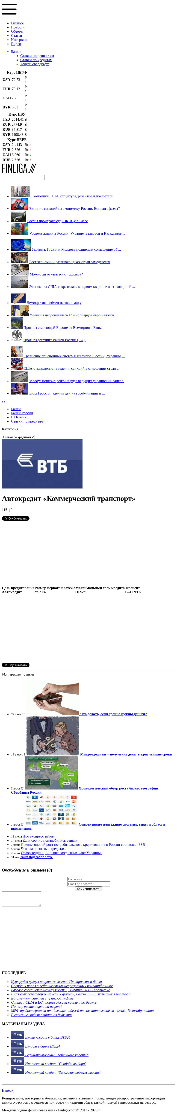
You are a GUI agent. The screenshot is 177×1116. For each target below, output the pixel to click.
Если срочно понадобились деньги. (50, 840)
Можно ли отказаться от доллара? (56, 274)
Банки (16, 52)
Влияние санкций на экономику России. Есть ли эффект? (74, 208)
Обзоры (17, 31)
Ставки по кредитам (36, 60)
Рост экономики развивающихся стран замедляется (69, 262)
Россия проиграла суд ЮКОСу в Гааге (57, 221)
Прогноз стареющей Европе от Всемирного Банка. (63, 327)
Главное (17, 23)
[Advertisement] (88, 554)
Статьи (16, 35)
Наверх (7, 1090)
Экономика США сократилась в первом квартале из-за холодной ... (82, 287)
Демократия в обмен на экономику (54, 303)
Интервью (19, 40)
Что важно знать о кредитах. (43, 849)
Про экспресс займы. (39, 836)
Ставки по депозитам (37, 56)
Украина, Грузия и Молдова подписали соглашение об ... (76, 249)
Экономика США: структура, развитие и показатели (72, 196)
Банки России (22, 413)
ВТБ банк (18, 417)
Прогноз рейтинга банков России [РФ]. (55, 340)
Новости (18, 27)
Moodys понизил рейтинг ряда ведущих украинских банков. (76, 381)
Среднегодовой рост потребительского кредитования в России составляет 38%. (83, 844)
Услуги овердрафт (34, 64)
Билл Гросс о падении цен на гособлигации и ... (67, 393)
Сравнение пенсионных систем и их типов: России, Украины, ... (74, 356)
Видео (16, 44)
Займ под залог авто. (36, 857)
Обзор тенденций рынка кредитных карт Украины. (61, 853)
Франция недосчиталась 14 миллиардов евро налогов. (72, 315)
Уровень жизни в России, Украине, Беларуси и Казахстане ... (77, 233)
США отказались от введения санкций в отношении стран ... (72, 368)
